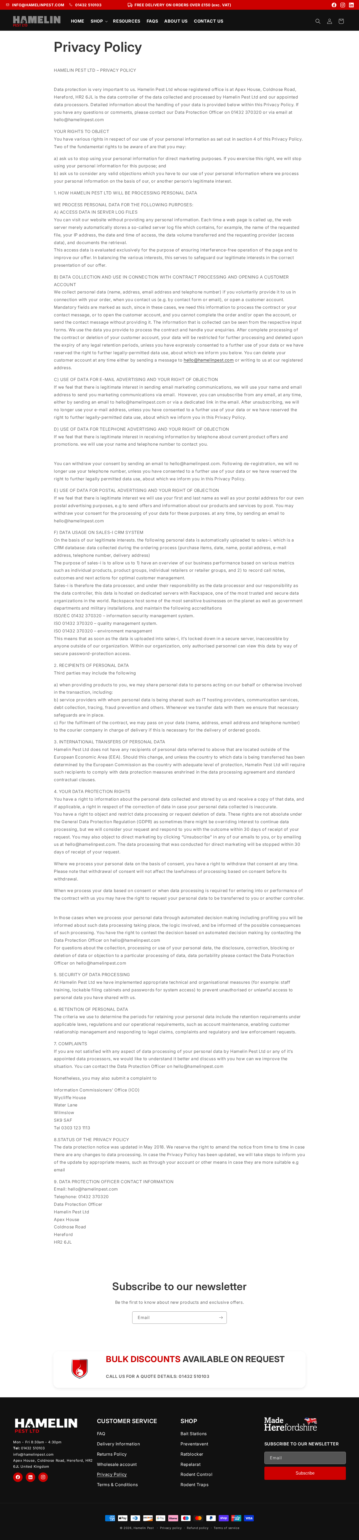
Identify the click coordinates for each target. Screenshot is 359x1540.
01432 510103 (88, 5)
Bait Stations (194, 1433)
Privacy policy (171, 1528)
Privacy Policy (112, 1474)
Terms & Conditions (117, 1484)
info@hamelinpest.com (33, 1454)
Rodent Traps (194, 1484)
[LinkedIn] (351, 5)
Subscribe (305, 1473)
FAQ (101, 1433)
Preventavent (194, 1443)
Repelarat (191, 1464)
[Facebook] (334, 5)
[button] (99, 21)
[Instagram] (342, 5)
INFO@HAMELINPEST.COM (38, 5)
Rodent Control (196, 1474)
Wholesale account (117, 1464)
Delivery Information (118, 1443)
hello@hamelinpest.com (209, 360)
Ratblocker (192, 1454)
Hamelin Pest (144, 1528)
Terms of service (226, 1528)
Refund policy (197, 1528)
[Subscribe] (221, 1317)
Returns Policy (112, 1454)
